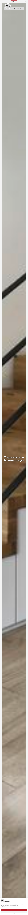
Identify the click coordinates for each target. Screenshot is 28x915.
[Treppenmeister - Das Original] (14, 6)
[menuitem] (25, 1)
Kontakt (13, 1)
